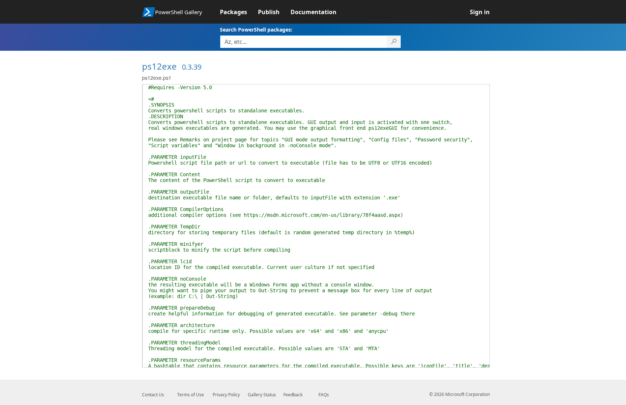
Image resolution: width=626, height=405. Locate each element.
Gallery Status (262, 395)
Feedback (292, 395)
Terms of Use (190, 395)
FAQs (323, 395)
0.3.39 (191, 67)
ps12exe (159, 66)
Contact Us (153, 395)
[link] (239, 12)
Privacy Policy (226, 395)
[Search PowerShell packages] (394, 41)
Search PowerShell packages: (256, 29)
